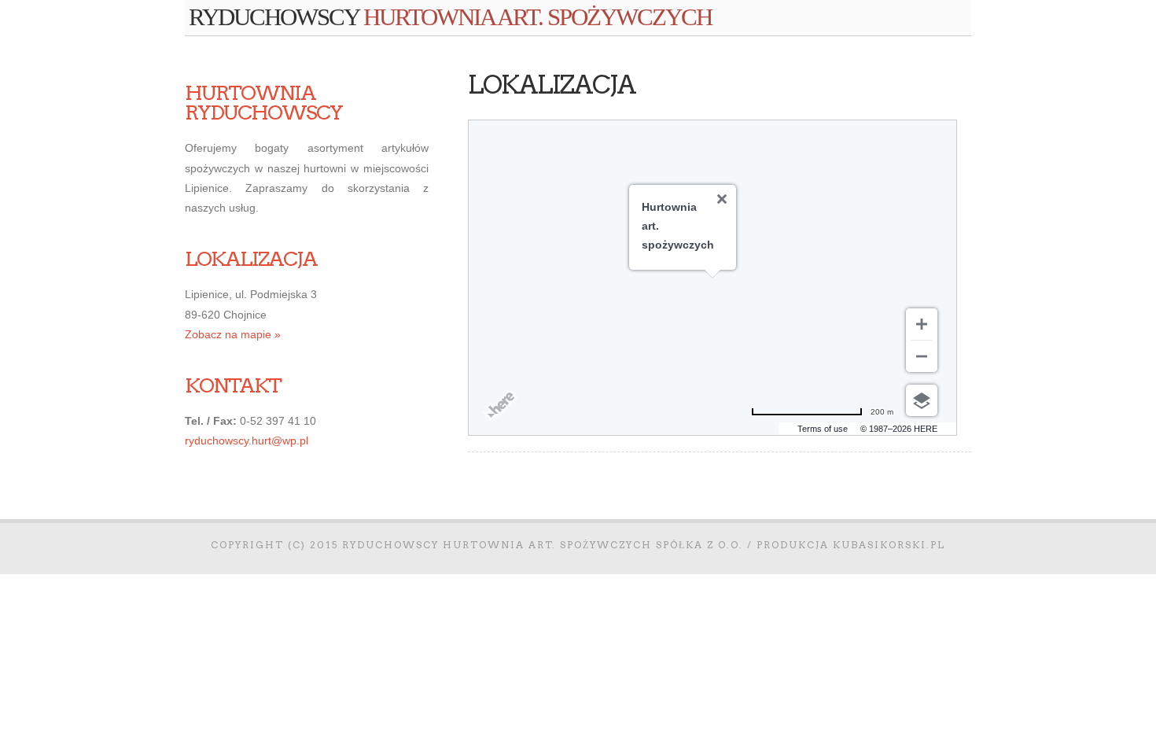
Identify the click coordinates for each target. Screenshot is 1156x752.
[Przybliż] (921, 324)
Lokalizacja (551, 84)
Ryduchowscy (450, 17)
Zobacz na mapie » (233, 334)
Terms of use (822, 428)
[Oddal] (921, 356)
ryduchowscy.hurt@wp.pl (246, 440)
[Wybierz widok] (921, 400)
